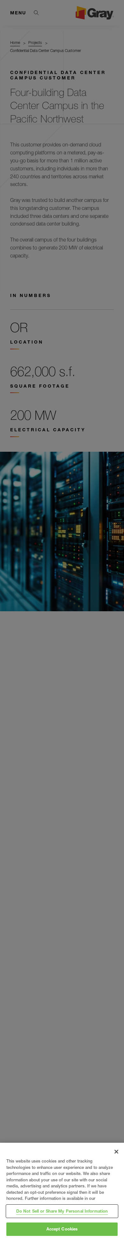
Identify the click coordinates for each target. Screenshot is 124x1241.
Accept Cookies (62, 1228)
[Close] (116, 1152)
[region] (62, 1192)
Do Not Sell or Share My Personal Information (62, 1211)
